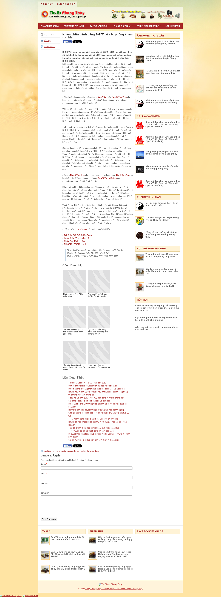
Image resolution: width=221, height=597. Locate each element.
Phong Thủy (47, 4)
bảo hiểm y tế (49, 451)
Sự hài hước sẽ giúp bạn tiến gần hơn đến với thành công (93, 440)
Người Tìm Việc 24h (107, 178)
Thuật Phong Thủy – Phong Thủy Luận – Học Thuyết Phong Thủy (114, 589)
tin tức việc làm (80, 451)
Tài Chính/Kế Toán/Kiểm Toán (78, 235)
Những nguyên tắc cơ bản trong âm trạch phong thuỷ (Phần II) (162, 42)
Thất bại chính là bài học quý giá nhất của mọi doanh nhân (93, 428)
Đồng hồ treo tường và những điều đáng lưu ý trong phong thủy (161, 234)
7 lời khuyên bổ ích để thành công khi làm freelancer (91, 431)
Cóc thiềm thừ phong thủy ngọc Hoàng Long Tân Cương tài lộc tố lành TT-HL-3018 (115, 568)
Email (44, 474)
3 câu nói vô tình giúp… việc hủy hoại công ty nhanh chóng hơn (96, 398)
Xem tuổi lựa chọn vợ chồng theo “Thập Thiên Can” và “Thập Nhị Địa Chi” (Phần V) (163, 183)
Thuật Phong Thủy (50, 26)
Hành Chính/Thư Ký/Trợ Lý (76, 238)
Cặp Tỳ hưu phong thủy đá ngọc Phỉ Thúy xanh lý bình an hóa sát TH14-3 (68, 554)
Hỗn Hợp (47, 41)
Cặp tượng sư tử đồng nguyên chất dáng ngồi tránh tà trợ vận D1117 (162, 271)
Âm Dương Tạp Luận (75, 26)
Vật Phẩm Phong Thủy (149, 26)
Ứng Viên (102, 97)
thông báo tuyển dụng (64, 451)
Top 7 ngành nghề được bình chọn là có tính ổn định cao (93, 419)
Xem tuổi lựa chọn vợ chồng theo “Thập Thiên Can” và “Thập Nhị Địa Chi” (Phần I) (163, 124)
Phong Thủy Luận (123, 26)
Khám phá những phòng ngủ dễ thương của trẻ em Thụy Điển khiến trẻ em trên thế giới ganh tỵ (157, 307)
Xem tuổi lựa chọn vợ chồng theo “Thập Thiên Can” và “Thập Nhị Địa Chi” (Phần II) (163, 139)
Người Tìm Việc (119, 97)
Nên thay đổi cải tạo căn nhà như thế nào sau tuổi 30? (156, 328)
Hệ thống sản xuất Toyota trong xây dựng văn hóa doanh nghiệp (96, 410)
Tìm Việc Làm (122, 175)
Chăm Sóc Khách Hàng (75, 241)
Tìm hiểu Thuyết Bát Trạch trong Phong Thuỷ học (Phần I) (162, 218)
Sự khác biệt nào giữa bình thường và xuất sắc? (89, 401)
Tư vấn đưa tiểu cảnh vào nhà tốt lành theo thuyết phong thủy (163, 72)
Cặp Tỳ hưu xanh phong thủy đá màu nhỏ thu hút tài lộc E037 (67, 538)
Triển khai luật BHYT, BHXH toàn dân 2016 (87, 383)
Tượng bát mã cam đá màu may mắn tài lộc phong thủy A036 (162, 255)
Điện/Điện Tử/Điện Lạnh (75, 244)
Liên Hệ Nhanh (173, 26)
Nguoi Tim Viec (77, 175)
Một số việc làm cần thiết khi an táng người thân (162, 204)
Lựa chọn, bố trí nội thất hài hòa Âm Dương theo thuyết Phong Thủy (162, 58)
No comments (49, 47)
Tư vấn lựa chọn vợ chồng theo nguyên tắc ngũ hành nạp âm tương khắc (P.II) (162, 87)
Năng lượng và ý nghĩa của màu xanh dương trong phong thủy (162, 152)
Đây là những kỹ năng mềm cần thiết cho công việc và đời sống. (96, 389)
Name (44, 464)
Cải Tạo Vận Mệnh (99, 26)
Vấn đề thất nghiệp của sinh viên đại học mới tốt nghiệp (92, 386)
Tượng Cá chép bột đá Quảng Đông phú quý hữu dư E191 (161, 284)
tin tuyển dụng (81, 229)
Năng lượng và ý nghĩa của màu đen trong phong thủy (162, 167)
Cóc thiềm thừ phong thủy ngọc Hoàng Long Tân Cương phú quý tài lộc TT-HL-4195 (115, 539)
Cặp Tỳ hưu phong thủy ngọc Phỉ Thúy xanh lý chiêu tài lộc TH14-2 (68, 567)
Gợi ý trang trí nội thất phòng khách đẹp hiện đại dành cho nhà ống (156, 318)
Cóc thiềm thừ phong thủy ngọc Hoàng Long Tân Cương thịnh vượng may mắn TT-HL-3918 (114, 554)
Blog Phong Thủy (66, 4)
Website (44, 483)
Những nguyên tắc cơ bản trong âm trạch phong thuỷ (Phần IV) (162, 101)
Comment (45, 493)
